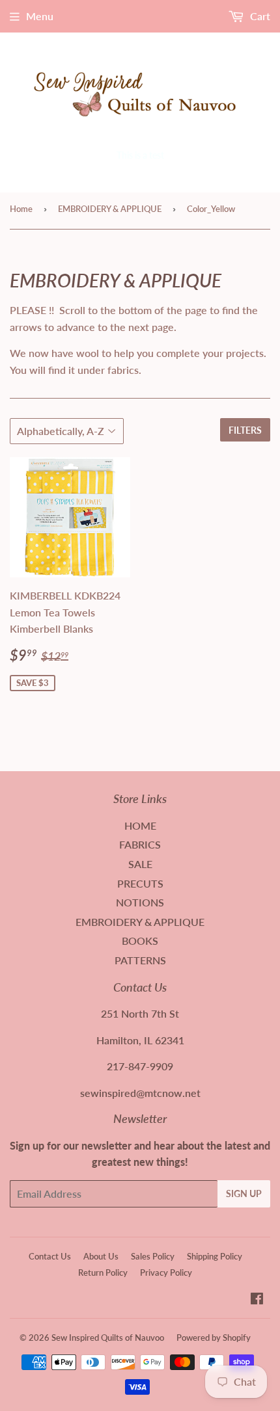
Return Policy (103, 1272)
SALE (140, 864)
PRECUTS (140, 883)
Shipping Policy (214, 1256)
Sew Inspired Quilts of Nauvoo (107, 1337)
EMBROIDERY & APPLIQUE (109, 209)
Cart (258, 16)
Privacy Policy (166, 1272)
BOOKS (140, 940)
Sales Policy (153, 1256)
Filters (245, 430)
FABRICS (140, 844)
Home (21, 209)
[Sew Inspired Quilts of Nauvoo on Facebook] (257, 1299)
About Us (101, 1256)
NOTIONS (140, 902)
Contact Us (50, 1256)
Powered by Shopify (213, 1337)
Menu (39, 16)
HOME (140, 825)
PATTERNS (140, 960)
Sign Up (244, 1193)
